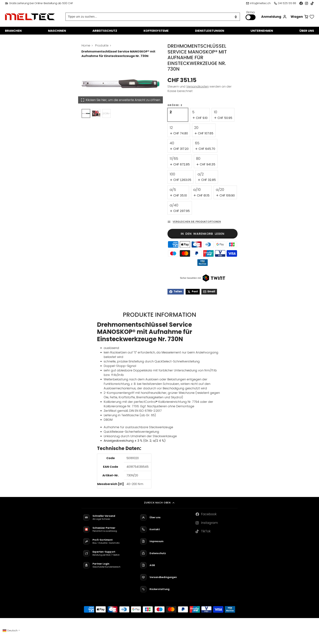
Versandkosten (197, 86)
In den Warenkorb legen (202, 234)
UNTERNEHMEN (262, 31)
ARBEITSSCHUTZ (104, 31)
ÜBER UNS (306, 31)
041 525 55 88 (287, 3)
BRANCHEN (13, 31)
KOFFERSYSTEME (156, 31)
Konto (274, 17)
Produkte (101, 45)
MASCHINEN (57, 31)
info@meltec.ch (260, 3)
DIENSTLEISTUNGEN (209, 31)
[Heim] (30, 17)
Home (85, 45)
